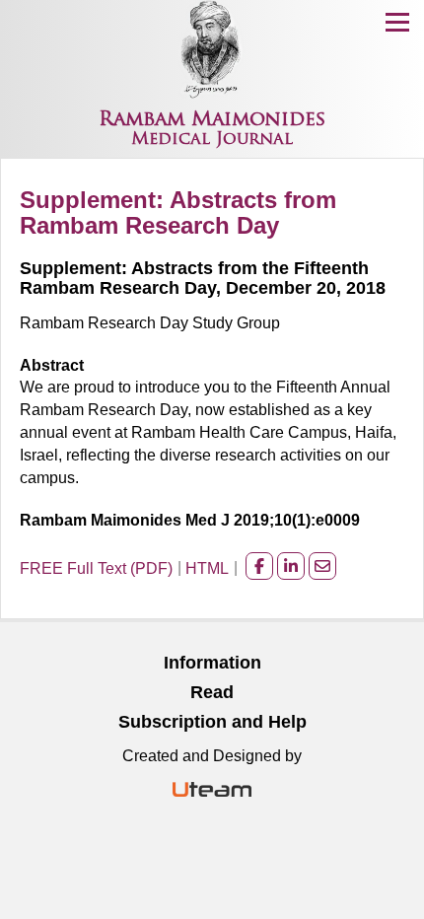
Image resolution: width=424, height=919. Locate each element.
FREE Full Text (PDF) (96, 568)
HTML (207, 568)
